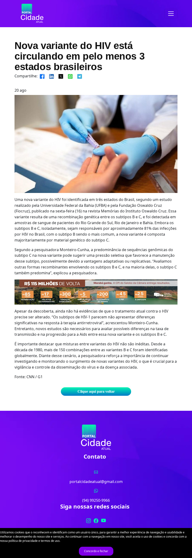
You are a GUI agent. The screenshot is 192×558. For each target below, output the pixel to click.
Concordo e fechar (96, 551)
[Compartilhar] (42, 76)
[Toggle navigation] (170, 13)
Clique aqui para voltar (96, 391)
